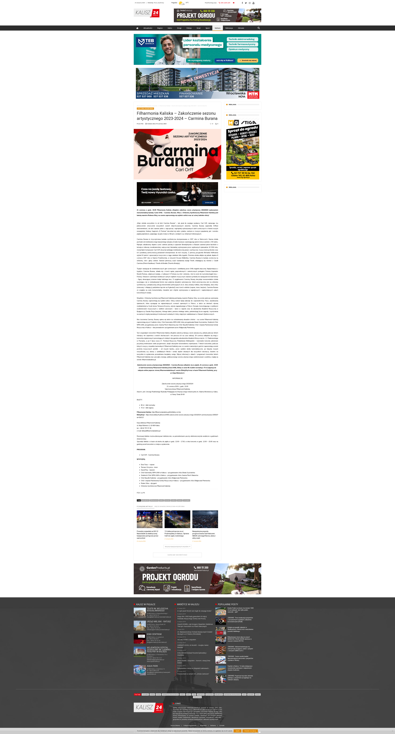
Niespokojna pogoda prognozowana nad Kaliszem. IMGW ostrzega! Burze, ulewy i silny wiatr (204, 534)
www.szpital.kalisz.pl (153, 661)
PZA (142, 124)
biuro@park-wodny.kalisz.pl (155, 672)
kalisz (161, 500)
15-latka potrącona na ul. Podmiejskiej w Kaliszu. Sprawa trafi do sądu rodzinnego (177, 533)
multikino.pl (150, 642)
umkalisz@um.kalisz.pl (154, 629)
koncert (167, 500)
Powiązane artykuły (145, 506)
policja (152, 694)
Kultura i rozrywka (152, 106)
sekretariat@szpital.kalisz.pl (155, 659)
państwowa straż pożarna (232, 694)
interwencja (197, 697)
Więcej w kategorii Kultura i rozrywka (169, 506)
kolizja (158, 694)
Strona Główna (175, 725)
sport (244, 694)
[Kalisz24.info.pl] (146, 8)
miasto (180, 500)
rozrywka (186, 500)
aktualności (145, 500)
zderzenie (201, 694)
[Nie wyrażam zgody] (392, 731)
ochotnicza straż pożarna (170, 694)
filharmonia (154, 500)
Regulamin (203, 725)
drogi (194, 694)
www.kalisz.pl (165, 629)
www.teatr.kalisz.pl (165, 617)
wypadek (251, 694)
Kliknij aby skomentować (177, 555)
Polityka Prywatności (190, 725)
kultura (173, 500)
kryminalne (209, 694)
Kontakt (222, 725)
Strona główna (141, 106)
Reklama (213, 725)
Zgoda (237, 731)
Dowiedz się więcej (250, 731)
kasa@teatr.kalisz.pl (153, 617)
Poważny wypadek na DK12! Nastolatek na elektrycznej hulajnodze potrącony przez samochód (147, 534)
